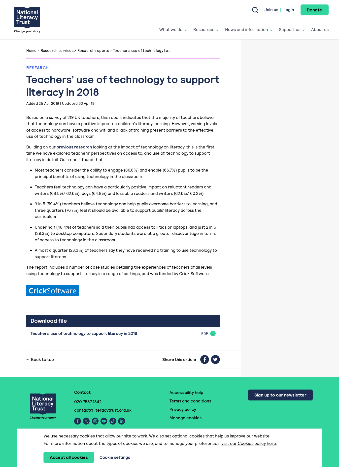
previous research (74, 147)
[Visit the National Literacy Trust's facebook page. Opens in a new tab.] (77, 421)
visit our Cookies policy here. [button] (249, 443)
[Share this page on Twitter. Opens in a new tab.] (215, 359)
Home (31, 50)
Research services (57, 50)
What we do (170, 29)
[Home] (27, 19)
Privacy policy (183, 409)
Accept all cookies (69, 457)
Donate (314, 10)
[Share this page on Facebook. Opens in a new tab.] (204, 359)
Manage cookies (186, 418)
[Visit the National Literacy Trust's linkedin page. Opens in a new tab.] (121, 421)
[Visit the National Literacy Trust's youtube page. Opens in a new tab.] (104, 421)
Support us (289, 29)
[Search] (255, 10)
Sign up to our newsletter (280, 395)
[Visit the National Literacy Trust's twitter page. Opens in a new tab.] (86, 421)
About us (320, 29)
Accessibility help (186, 392)
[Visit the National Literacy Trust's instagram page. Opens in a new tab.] (95, 421)
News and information (246, 29)
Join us (271, 9)
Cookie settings (115, 457)
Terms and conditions (190, 401)
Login (288, 9)
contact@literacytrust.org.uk (103, 410)
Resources (203, 29)
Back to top (42, 359)
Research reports (93, 50)
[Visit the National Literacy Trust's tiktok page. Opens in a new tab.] (112, 421)
